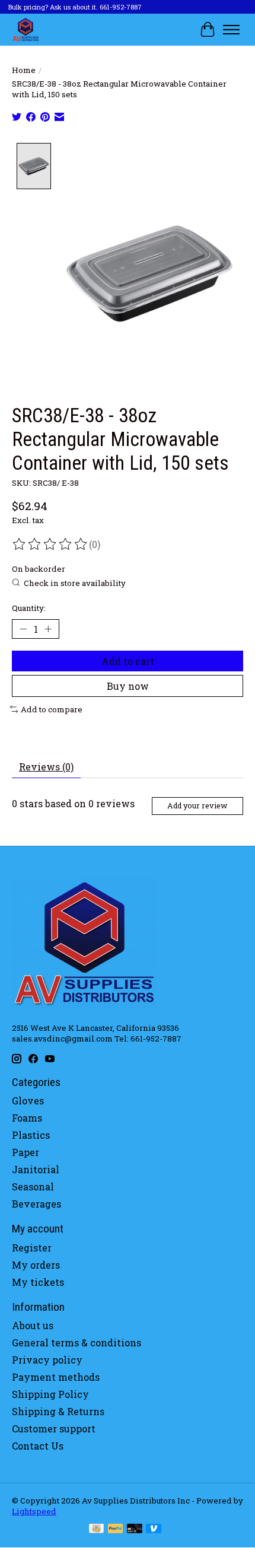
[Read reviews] (50, 544)
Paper (25, 1152)
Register (32, 1247)
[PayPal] (115, 1530)
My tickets (38, 1282)
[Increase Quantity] (48, 628)
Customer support (53, 1428)
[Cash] (96, 1530)
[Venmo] (153, 1530)
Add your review (197, 805)
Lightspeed (34, 1511)
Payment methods (56, 1377)
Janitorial (35, 1169)
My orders (36, 1265)
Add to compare (51, 709)
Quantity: (29, 608)
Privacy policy (47, 1359)
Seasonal (33, 1186)
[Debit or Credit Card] (134, 1530)
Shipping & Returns (58, 1411)
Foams (27, 1117)
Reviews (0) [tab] (46, 766)
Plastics (31, 1135)
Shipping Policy (50, 1394)
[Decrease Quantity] (23, 628)
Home (24, 70)
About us (32, 1325)
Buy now (128, 686)
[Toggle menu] (231, 30)
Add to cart (127, 661)
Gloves (28, 1100)
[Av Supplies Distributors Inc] (25, 29)
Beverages (36, 1203)
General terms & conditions (76, 1342)
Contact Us (37, 1445)
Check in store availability (75, 583)
